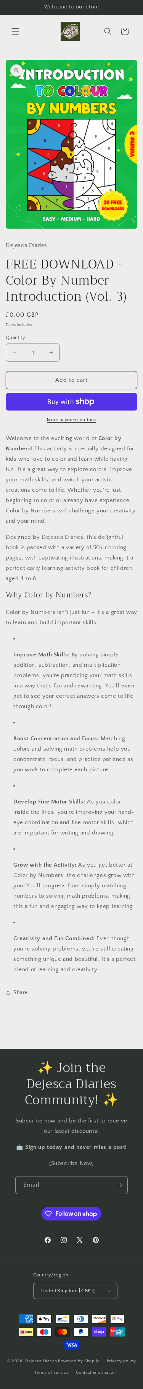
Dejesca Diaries (41, 1361)
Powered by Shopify (79, 1361)
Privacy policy (121, 1361)
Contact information (96, 1372)
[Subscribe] (119, 1185)
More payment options (71, 419)
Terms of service (51, 1372)
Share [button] (20, 993)
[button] (15, 31)
